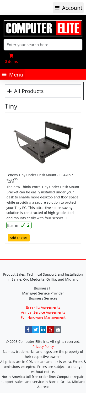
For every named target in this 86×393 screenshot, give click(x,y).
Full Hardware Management (43, 317)
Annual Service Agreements (43, 312)
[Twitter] (35, 329)
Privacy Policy (43, 346)
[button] (68, 7)
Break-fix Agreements (43, 307)
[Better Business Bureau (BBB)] (57, 329)
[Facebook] (28, 329)
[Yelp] (50, 329)
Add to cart (18, 237)
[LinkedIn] (43, 329)
